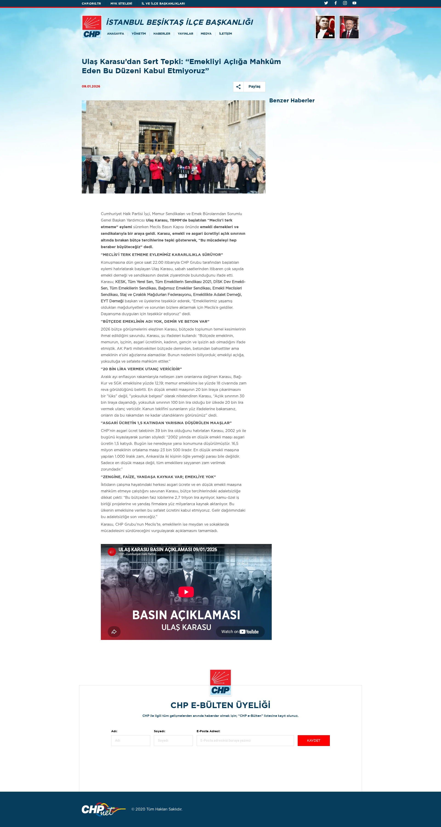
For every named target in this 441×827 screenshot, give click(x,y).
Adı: (114, 731)
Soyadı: (159, 731)
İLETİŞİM (225, 34)
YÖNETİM (139, 34)
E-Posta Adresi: (208, 731)
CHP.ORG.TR (91, 4)
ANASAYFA (115, 34)
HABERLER (161, 34)
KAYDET (313, 740)
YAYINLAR (185, 34)
